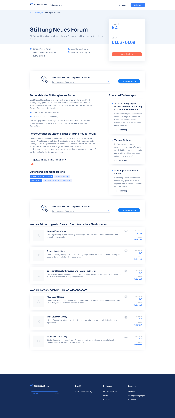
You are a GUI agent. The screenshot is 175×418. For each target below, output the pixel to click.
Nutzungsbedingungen (136, 396)
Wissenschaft (36, 180)
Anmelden (122, 5)
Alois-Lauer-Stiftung (55, 297)
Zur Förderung (121, 130)
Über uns (106, 400)
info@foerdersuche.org (83, 392)
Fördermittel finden (129, 81)
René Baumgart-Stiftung (57, 317)
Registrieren (138, 5)
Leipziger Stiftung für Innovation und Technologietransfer (71, 271)
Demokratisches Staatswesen (41, 176)
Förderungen (38, 13)
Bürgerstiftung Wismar (56, 231)
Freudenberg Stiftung (56, 251)
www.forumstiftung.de (80, 52)
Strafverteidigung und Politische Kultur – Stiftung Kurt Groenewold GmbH (128, 106)
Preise (105, 396)
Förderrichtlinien (127, 54)
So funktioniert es (56, 5)
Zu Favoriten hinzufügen (126, 231)
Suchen (56, 394)
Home (31, 12)
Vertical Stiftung (122, 140)
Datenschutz (132, 392)
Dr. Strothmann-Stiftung (57, 336)
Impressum (132, 400)
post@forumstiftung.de (81, 49)
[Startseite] (39, 4)
